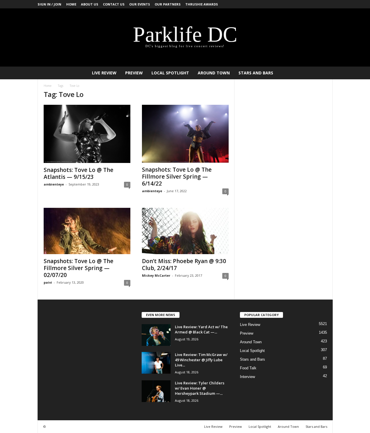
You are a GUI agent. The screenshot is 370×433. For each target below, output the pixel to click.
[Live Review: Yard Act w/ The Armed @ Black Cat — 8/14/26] (156, 335)
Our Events (139, 4)
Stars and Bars (255, 73)
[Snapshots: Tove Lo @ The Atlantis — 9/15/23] (87, 134)
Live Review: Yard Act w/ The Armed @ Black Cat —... (201, 329)
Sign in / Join (49, 4)
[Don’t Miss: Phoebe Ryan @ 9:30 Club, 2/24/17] (185, 231)
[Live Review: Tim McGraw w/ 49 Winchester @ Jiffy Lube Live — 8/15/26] (156, 363)
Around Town (214, 73)
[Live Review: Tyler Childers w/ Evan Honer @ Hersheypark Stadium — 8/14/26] (156, 391)
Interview (247, 377)
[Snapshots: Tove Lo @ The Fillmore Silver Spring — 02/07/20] (87, 231)
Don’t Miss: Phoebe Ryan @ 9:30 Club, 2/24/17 (184, 264)
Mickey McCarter (156, 275)
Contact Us (114, 4)
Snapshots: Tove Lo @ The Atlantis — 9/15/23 (78, 173)
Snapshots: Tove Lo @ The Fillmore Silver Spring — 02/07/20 (78, 268)
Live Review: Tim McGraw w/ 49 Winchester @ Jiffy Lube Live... (201, 360)
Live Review (104, 73)
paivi (48, 282)
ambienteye (54, 184)
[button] (324, 73)
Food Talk (248, 368)
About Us (89, 4)
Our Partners (168, 4)
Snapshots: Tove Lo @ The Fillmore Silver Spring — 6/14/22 (177, 176)
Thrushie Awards (201, 4)
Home (71, 4)
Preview (134, 73)
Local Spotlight (170, 73)
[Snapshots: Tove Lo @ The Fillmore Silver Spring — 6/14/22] (185, 134)
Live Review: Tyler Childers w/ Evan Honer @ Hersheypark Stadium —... (199, 388)
